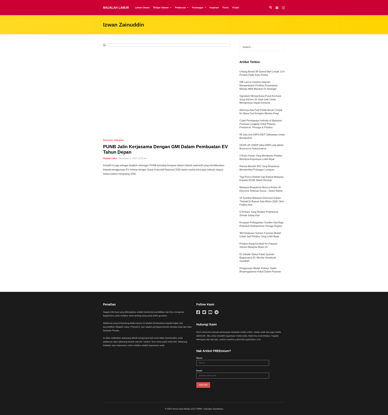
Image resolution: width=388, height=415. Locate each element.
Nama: (199, 358)
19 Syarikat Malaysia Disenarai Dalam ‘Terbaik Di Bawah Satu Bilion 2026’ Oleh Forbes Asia (261, 201)
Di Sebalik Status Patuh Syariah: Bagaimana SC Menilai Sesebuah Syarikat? (257, 257)
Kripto (235, 7)
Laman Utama (142, 7)
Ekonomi (108, 140)
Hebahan (119, 140)
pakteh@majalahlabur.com (248, 339)
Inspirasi (214, 7)
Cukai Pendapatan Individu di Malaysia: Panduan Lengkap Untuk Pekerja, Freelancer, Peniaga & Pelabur (260, 124)
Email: (199, 370)
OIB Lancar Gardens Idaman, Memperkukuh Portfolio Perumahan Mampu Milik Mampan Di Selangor (258, 85)
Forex (225, 7)
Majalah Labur (116, 7)
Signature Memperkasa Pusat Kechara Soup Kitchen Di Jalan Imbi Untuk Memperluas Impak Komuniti (260, 99)
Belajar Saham (161, 7)
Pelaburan (180, 7)
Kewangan (197, 7)
